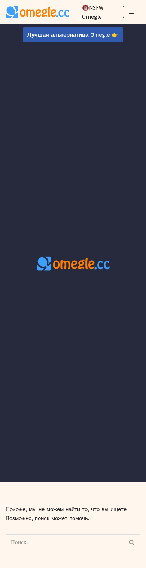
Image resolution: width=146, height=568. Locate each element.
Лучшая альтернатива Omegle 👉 (73, 35)
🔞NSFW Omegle (92, 12)
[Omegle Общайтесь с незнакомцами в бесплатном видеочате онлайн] (37, 12)
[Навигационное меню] (131, 12)
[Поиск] (132, 542)
